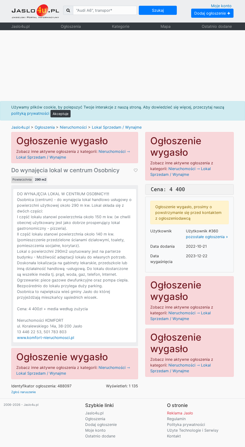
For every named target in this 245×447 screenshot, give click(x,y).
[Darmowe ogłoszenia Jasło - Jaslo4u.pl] (35, 11)
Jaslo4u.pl (20, 26)
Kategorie (120, 26)
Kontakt (174, 436)
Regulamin (176, 418)
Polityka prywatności (186, 424)
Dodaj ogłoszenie (210, 13)
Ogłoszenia (71, 26)
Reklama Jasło (180, 413)
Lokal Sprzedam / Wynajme (117, 127)
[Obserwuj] (135, 170)
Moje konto (221, 5)
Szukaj (158, 10)
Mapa (166, 26)
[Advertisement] (122, 65)
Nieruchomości (73, 127)
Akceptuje (60, 114)
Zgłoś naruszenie (23, 392)
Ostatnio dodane (217, 26)
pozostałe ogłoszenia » (207, 236)
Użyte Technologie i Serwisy (192, 430)
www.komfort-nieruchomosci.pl (45, 337)
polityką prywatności (30, 113)
